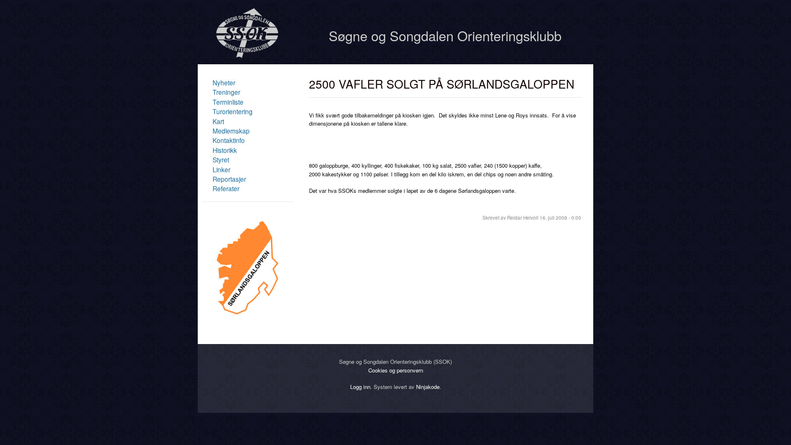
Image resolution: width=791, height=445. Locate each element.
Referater (226, 188)
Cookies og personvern (395, 370)
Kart (218, 121)
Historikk (225, 150)
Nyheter (224, 82)
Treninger (226, 91)
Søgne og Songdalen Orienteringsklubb (445, 35)
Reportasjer (229, 178)
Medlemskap (231, 130)
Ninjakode (428, 387)
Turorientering (233, 111)
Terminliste (228, 101)
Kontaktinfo (229, 140)
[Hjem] (247, 56)
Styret (221, 159)
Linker (221, 169)
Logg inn (360, 387)
